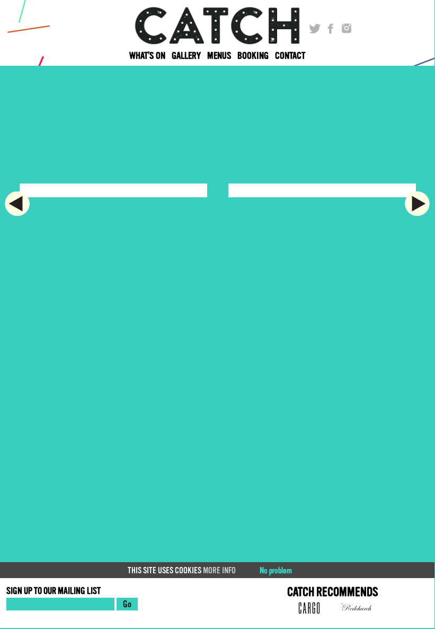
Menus (219, 56)
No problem (276, 570)
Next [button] (419, 203)
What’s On (147, 56)
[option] (113, 196)
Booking (253, 56)
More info (219, 570)
